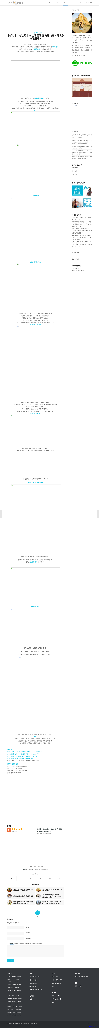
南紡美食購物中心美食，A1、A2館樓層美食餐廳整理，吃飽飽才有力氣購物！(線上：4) (82, 224)
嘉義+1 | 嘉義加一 (82, 174)
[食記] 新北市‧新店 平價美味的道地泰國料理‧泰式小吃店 (23, 754)
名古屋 (54, 983)
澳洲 (30, 999)
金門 (79, 986)
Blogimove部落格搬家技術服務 (91, 1027)
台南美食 (20, 993)
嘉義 (13, 995)
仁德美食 (19, 976)
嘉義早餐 (15, 998)
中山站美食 (14, 976)
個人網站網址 (28, 938)
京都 (57, 980)
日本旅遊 (14, 1004)
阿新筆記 (74, 174)
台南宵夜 (9, 990)
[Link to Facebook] (86, 3)
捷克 (30, 990)
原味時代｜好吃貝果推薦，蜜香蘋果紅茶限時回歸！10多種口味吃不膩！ (82, 157)
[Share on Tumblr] (40, 878)
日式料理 (9, 1004)
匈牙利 (40, 990)
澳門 (16, 1006)
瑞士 (8, 1009)
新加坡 (58, 996)
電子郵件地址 (28, 932)
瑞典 (34, 986)
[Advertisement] (35, 19)
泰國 (53, 996)
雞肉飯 (47, 870)
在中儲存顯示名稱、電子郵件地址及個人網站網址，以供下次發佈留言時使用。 (25, 944)
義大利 (31, 980)
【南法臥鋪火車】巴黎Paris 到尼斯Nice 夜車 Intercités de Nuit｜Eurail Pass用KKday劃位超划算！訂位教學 (82, 136)
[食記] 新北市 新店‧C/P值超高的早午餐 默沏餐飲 (20, 758)
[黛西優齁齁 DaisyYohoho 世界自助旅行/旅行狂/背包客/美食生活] (15, 2)
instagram (75, 55)
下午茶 (9, 976)
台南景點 (19, 990)
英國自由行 (18, 1012)
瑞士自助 (12, 1009)
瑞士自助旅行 (18, 1009)
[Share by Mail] (50, 878)
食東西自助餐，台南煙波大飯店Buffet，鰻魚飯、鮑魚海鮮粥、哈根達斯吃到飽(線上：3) (82, 231)
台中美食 (14, 982)
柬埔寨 (54, 999)
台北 (27, 870)
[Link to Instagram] (89, 3)
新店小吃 (38, 870)
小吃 (34, 870)
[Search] (80, 2)
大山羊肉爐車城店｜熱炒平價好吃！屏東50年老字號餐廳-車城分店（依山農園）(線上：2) (82, 237)
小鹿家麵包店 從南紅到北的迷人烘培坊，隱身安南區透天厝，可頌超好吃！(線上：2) (82, 244)
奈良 (61, 980)
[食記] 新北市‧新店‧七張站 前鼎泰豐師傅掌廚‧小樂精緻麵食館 (25, 752)
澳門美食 (20, 1006)
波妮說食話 (75, 168)
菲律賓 (59, 999)
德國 (34, 977)
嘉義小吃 (17, 995)
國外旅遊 (14, 1001)
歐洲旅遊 (9, 1006)
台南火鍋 (15, 993)
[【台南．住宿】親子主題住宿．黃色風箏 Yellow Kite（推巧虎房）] (1, 514)
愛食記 (40, 33)
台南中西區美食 (10, 987)
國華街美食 (19, 1001)
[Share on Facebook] (11, 878)
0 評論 (34, 866)
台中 (12, 979)
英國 (14, 1012)
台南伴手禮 (17, 987)
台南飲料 (9, 995)
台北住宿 (9, 984)
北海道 (9, 979)
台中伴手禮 (17, 979)
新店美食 (43, 870)
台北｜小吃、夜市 (33, 33)
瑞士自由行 (10, 1012)
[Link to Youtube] (91, 3)
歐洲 (18, 1004)
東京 (53, 977)
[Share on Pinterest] (31, 878)
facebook (82, 55)
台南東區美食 (10, 993)
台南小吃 (14, 990)
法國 (13, 1006)
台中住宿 (9, 982)
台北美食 (19, 984)
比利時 (35, 983)
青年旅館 (14, 1015)
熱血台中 (74, 171)
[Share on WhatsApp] (21, 878)
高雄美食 (19, 1015)
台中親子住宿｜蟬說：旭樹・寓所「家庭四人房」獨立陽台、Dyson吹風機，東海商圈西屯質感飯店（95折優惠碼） (82, 142)
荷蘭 (30, 983)
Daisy (42, 866)
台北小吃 (31, 870)
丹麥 (30, 986)
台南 (87, 977)
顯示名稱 (27, 927)
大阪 (53, 980)
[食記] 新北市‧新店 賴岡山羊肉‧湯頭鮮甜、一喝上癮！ (22, 756)
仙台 (53, 986)
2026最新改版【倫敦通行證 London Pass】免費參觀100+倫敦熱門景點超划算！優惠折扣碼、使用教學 (82, 152)
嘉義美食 (9, 1001)
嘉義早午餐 (10, 998)
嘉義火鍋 (20, 998)
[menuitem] (51, 2)
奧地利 (35, 990)
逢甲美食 (9, 1015)
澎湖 (76, 986)
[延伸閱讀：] (35, 60)
